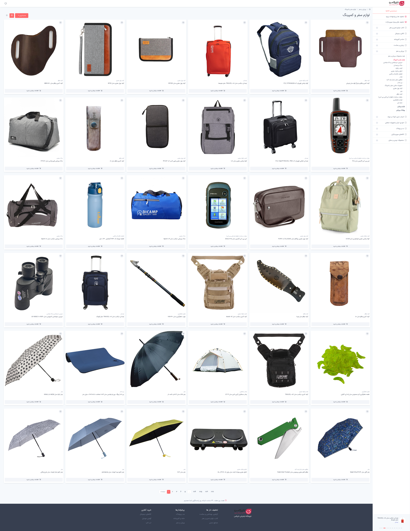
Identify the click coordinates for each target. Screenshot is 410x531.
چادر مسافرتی (243, 392)
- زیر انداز (400, 83)
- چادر (401, 77)
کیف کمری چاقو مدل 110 (362, 316)
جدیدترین (22, 15)
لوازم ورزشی (401, 106)
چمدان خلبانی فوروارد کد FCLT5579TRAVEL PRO (291, 161)
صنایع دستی (213, 522)
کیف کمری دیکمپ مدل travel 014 (236, 316)
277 (212, 491)
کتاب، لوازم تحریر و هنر (210, 518)
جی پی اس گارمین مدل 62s (360, 161)
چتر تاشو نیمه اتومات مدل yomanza (113, 472)
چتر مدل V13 (181, 472)
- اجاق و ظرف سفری (397, 71)
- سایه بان (400, 103)
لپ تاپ (148, 522)
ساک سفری (60, 158)
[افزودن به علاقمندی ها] (367, 22)
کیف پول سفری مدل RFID (390, 519)
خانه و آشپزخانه (179, 518)
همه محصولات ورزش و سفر (396, 56)
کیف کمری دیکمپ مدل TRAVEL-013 (296, 394)
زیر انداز (122, 392)
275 (200, 491)
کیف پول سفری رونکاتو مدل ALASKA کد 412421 (293, 239)
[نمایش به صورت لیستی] (7, 15)
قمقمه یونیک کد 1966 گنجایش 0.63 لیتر (111, 239)
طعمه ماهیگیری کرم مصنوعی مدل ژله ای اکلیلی (355, 394)
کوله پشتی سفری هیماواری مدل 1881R (357, 239)
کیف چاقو (367, 81)
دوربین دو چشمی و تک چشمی (55, 314)
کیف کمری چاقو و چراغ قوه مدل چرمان (357, 83)
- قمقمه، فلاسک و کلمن (396, 74)
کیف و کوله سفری (303, 81)
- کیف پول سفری (398, 88)
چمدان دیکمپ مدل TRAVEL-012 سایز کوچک (110, 316)
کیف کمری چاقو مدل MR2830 (53, 83)
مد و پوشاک (180, 514)
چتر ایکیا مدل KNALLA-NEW (53, 394)
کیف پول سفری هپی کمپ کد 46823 (174, 161)
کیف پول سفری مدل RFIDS (176, 83)
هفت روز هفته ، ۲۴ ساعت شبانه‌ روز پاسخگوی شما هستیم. (204, 500)
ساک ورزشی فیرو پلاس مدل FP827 (52, 161)
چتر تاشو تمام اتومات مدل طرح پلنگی (52, 472)
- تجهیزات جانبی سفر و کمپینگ (394, 86)
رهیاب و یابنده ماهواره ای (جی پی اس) (359, 158)
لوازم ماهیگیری (181, 314)
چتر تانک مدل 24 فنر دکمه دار (176, 394)
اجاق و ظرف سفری (242, 469)
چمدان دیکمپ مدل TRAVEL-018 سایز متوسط (232, 83)
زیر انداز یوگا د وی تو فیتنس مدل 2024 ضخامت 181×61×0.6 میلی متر (103, 394)
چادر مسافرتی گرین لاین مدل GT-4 (236, 394)
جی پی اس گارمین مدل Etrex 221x (236, 239)
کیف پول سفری (181, 81)
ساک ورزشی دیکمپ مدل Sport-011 (52, 239)
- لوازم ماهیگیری (398, 100)
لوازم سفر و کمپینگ (399, 60)
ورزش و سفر (362, 9)
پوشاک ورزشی (400, 110)
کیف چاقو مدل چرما (302, 316)
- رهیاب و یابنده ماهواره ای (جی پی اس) (391, 97)
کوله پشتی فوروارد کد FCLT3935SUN (296, 83)
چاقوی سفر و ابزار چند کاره (301, 469)
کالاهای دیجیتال (145, 514)
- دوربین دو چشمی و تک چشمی (393, 62)
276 (206, 491)
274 (194, 491)
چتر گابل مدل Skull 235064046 (359, 472)
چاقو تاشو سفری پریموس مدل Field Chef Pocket (292, 472)
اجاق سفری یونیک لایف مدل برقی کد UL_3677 (232, 472)
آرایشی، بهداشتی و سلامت (208, 514)
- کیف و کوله (399, 68)
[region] (391, 264)
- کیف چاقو (400, 94)
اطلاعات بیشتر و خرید (339, 91)
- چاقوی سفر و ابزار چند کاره (395, 80)
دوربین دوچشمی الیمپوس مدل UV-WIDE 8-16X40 (47, 316)
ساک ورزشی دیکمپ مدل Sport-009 (174, 239)
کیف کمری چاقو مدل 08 (117, 161)
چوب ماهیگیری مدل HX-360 (176, 316)
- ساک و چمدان (398, 65)
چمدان (245, 81)
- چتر (401, 91)
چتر (184, 392)
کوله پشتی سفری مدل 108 (239, 161)
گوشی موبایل (146, 518)
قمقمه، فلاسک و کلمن (118, 236)
